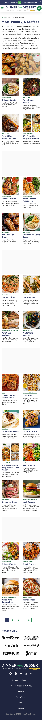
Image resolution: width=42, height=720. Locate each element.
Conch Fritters (29, 564)
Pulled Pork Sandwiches (7, 601)
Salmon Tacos (29, 600)
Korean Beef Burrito (10, 431)
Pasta (3, 393)
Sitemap (21, 691)
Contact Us (21, 708)
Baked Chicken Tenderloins (29, 200)
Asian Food (5, 429)
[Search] (39, 8)
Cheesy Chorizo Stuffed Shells (9, 396)
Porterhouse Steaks (28, 101)
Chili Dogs (27, 395)
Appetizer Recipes (28, 561)
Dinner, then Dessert (21, 8)
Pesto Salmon (29, 297)
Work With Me (21, 697)
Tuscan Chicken (9, 297)
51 (30, 620)
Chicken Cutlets (9, 100)
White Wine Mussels (28, 334)
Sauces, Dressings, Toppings (10, 330)
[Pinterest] (10, 673)
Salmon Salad (29, 465)
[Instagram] (26, 673)
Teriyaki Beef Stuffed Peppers (9, 137)
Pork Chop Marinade (6, 334)
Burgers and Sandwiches (30, 393)
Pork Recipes (5, 232)
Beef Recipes (5, 499)
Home (4, 17)
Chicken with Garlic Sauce (31, 236)
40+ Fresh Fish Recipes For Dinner (31, 137)
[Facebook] (15, 673)
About (21, 703)
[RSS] (31, 673)
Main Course (26, 97)
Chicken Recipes (6, 97)
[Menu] (2, 8)
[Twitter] (21, 673)
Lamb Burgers (29, 502)
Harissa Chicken (9, 199)
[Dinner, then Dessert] (21, 666)
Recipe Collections (28, 133)
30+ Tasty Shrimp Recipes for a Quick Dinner (10, 467)
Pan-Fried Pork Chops (8, 236)
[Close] (41, 2)
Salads (24, 463)
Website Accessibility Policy (21, 686)
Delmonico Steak (9, 502)
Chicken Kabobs (9, 564)
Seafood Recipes (27, 294)
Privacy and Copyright (21, 680)
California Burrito (30, 431)
